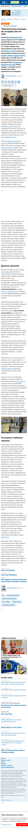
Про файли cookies (6, 824)
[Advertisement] (14, 205)
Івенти (3, 762)
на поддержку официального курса (11, 63)
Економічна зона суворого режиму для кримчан (13, 706)
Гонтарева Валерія (8, 605)
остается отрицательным (9, 291)
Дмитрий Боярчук (7, 369)
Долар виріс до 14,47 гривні (11, 727)
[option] (14, 13)
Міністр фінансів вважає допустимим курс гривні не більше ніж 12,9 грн (13, 683)
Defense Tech (5, 6)
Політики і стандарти (7, 765)
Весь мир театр (6, 714)
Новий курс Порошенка (9, 575)
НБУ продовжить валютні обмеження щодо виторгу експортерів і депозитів (14, 580)
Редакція (3, 764)
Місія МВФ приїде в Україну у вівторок (13, 690)
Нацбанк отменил (10, 51)
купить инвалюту (14, 126)
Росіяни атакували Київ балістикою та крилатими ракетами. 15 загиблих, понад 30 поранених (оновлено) (18, 15)
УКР (22, 2)
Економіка (10, 19)
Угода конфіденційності (7, 767)
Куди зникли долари (8, 570)
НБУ (3, 595)
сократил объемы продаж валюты (13, 56)
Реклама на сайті (5, 760)
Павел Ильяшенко (19, 381)
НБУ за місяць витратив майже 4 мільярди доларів (13, 751)
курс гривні (6, 602)
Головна (3, 19)
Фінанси (16, 19)
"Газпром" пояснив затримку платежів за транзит (13, 696)
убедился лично (10, 137)
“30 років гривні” (16, 6)
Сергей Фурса (16, 602)
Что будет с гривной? (10, 26)
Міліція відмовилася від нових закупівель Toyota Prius (11, 721)
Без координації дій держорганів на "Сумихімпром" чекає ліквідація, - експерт (13, 742)
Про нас (3, 758)
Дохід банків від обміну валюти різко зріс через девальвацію (13, 734)
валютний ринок (13, 595)
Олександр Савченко (9, 599)
